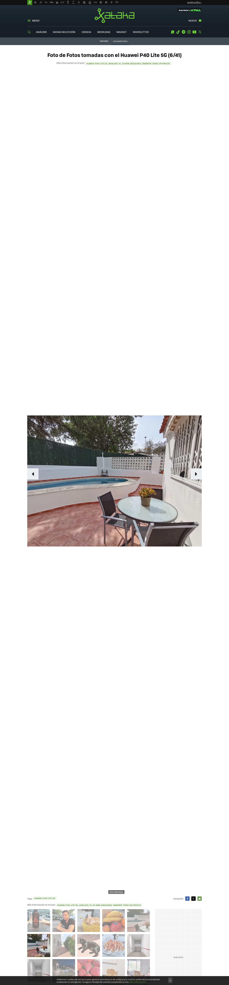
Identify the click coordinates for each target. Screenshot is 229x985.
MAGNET (122, 32)
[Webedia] (194, 2)
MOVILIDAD (103, 32)
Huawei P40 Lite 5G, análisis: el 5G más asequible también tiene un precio (128, 63)
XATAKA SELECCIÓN (64, 32)
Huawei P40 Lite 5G (44, 898)
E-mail (199, 898)
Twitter (200, 32)
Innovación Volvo (120, 41)
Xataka (114, 15)
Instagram (189, 32)
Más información (138, 981)
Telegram (183, 32)
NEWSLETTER (141, 32)
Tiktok (178, 32)
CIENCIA (86, 32)
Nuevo (192, 20)
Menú (35, 20)
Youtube (194, 32)
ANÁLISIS (41, 32)
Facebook (187, 898)
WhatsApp (172, 32)
